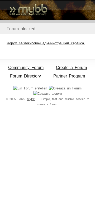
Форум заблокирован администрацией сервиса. (46, 43)
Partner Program (69, 76)
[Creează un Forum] (65, 88)
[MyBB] (47, 10)
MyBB (31, 99)
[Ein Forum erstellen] (30, 88)
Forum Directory (25, 76)
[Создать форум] (47, 94)
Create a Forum (71, 67)
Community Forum (26, 67)
